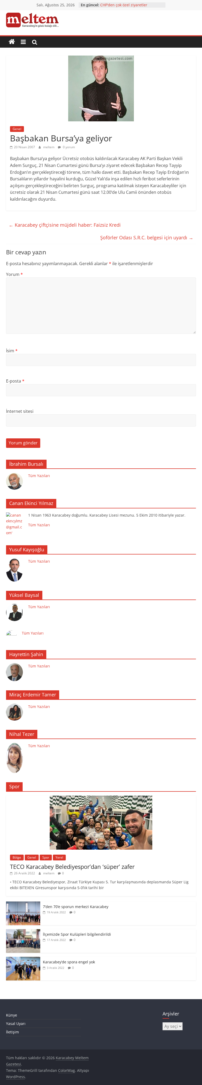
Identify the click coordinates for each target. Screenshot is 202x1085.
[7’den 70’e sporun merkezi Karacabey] (23, 904)
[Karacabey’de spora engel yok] (23, 959)
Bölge (17, 857)
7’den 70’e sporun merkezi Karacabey (75, 906)
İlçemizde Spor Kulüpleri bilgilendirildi (77, 934)
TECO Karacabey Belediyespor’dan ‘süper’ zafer (72, 866)
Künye (11, 1015)
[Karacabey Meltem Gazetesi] (12, 41)
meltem (49, 147)
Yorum (14, 274)
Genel (17, 129)
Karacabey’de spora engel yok (69, 961)
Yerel (59, 857)
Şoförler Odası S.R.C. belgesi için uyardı (146, 237)
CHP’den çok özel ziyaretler (123, 4)
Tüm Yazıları (39, 475)
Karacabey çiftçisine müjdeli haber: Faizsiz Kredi (65, 225)
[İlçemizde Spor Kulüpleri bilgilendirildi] (23, 931)
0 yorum (68, 147)
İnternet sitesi (19, 411)
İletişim (12, 1031)
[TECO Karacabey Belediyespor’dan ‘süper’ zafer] (101, 798)
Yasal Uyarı (16, 1023)
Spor (45, 857)
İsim (12, 351)
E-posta (15, 381)
